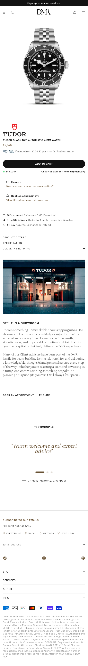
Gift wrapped (15, 215)
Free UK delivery (17, 220)
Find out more (65, 151)
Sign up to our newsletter (44, 2)
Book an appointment (18, 395)
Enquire (45, 395)
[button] (82, 12)
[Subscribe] (80, 544)
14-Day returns (16, 225)
